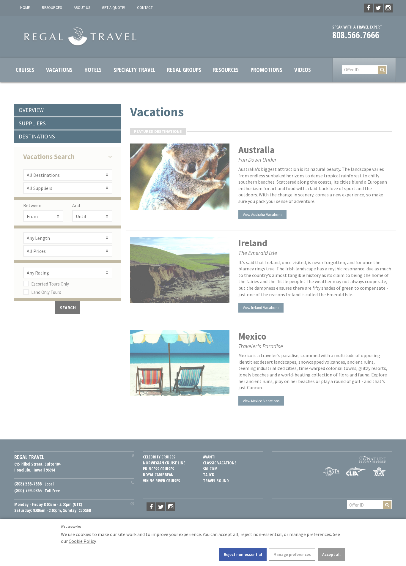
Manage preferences (292, 554)
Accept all (331, 554)
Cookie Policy (82, 541)
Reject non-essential (243, 554)
